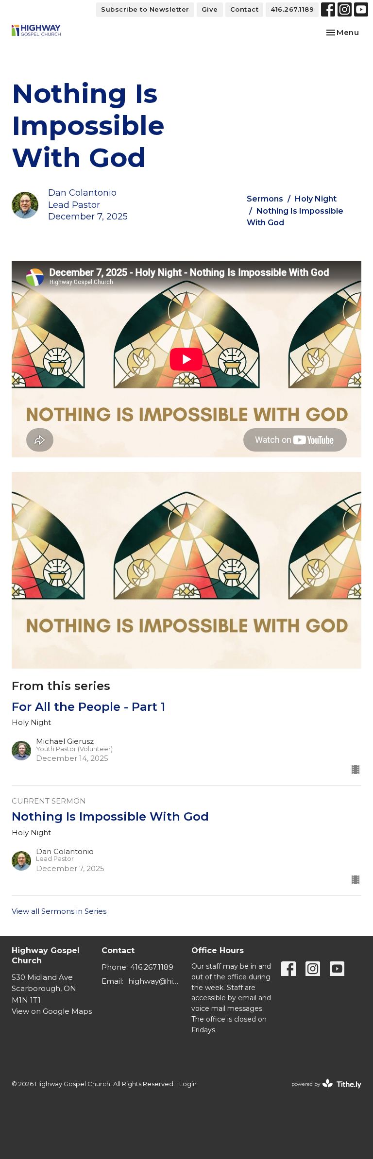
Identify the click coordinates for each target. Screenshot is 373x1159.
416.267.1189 (292, 9)
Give (210, 9)
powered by (321, 1092)
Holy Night (316, 198)
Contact (244, 9)
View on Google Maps (52, 1011)
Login (188, 1084)
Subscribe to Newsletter (145, 9)
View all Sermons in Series (59, 911)
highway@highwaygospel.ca (155, 981)
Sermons (265, 198)
